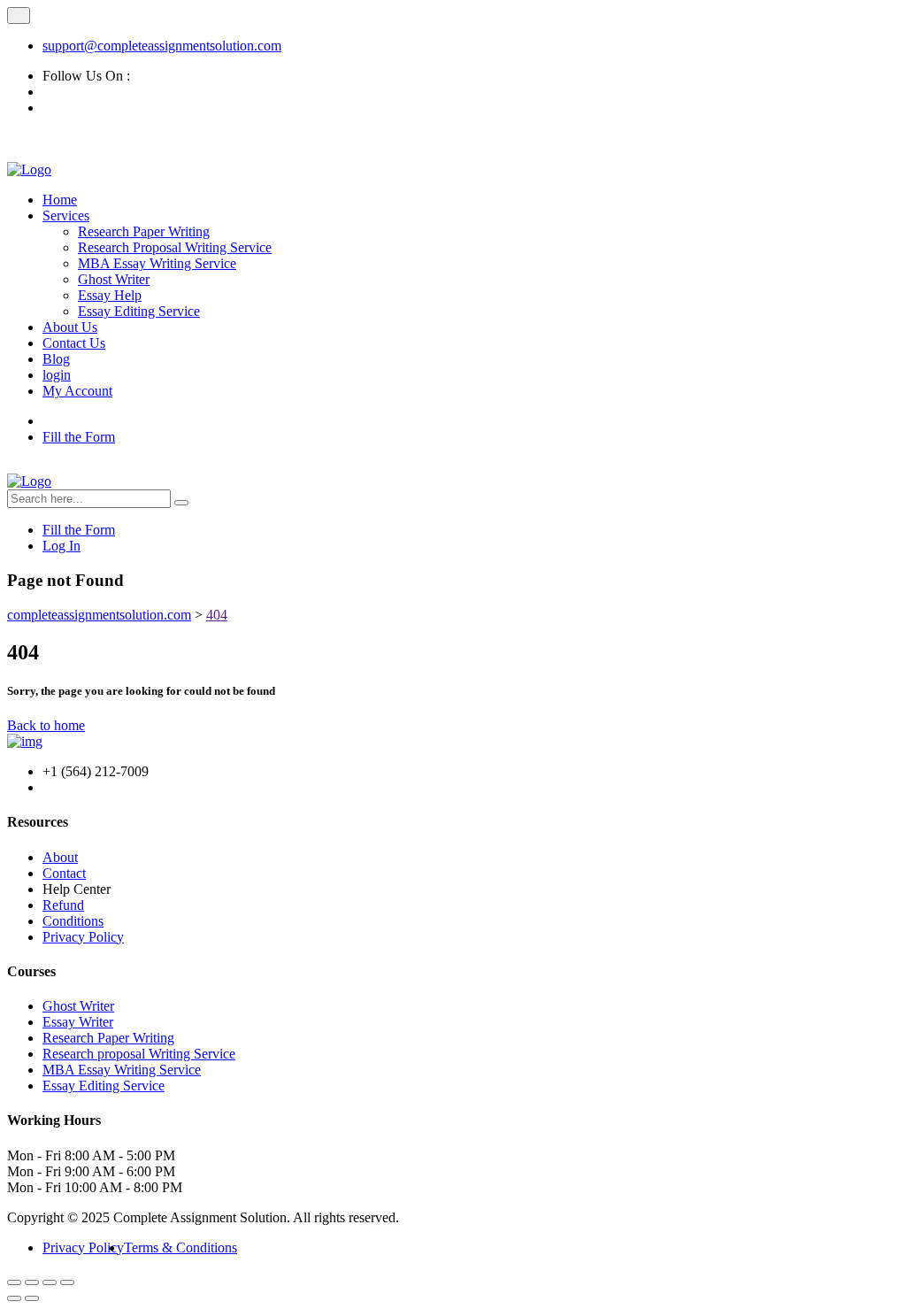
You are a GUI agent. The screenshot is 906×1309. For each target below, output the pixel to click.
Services (65, 215)
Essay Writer (77, 1021)
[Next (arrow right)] (32, 1298)
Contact (64, 873)
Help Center (76, 889)
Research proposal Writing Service (138, 1053)
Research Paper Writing (144, 231)
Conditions (73, 920)
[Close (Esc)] (67, 1282)
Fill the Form (78, 436)
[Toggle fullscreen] (32, 1282)
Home (59, 199)
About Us (69, 327)
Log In (61, 545)
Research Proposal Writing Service (175, 247)
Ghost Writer (114, 279)
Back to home (46, 725)
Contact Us (73, 342)
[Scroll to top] (18, 15)
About (60, 857)
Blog (56, 358)
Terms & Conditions (180, 1247)
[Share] (49, 1282)
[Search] (181, 502)
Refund (63, 904)
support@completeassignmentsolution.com (161, 45)
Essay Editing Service (139, 311)
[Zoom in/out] (14, 1282)
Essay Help (110, 295)
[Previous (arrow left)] (14, 1298)
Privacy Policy (83, 936)
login (56, 374)
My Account (77, 390)
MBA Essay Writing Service (157, 263)
